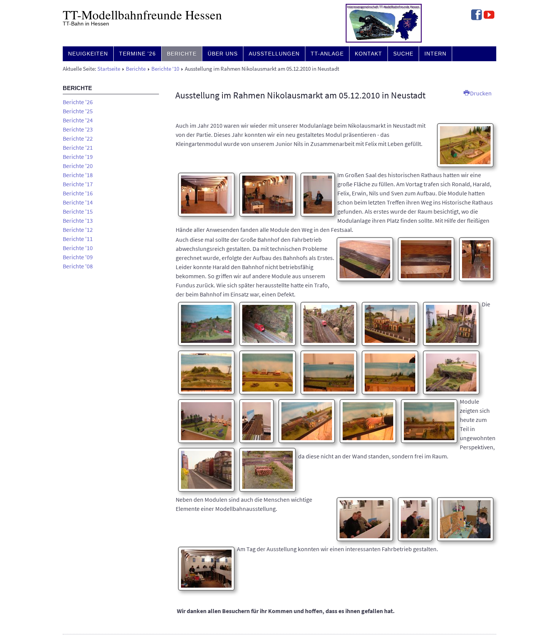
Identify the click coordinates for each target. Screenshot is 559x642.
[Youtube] (489, 16)
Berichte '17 (78, 184)
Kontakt (368, 54)
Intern (435, 54)
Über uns (223, 54)
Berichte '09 (78, 257)
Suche (403, 54)
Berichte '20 (78, 166)
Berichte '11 (78, 239)
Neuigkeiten (88, 54)
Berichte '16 (78, 193)
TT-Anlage (327, 54)
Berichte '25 (78, 111)
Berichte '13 (78, 220)
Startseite (108, 68)
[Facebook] (476, 16)
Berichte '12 (78, 229)
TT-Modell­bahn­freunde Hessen (142, 14)
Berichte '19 (78, 156)
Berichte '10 (165, 68)
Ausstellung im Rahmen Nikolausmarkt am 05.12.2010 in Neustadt (300, 95)
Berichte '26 (78, 102)
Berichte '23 (78, 129)
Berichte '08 (78, 266)
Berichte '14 (78, 202)
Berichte (182, 54)
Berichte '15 (78, 211)
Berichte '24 (78, 120)
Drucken (480, 93)
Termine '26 (137, 54)
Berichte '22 (78, 138)
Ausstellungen (274, 54)
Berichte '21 (78, 147)
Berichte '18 (78, 175)
